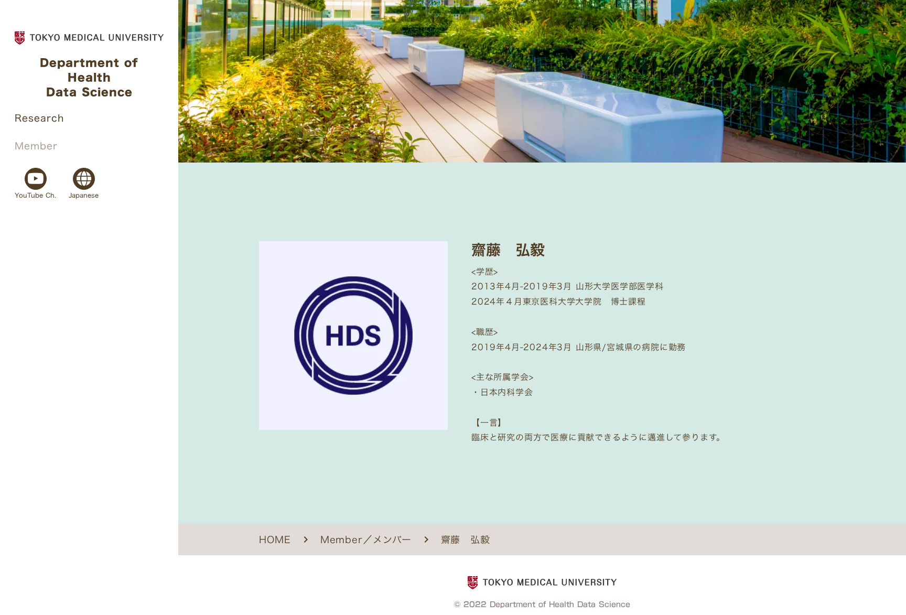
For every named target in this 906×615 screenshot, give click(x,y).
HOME (275, 539)
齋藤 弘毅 (466, 539)
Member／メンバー (366, 539)
